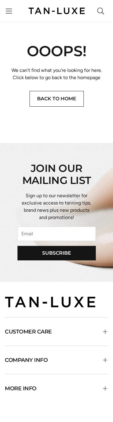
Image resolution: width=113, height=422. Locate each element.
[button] (9, 11)
